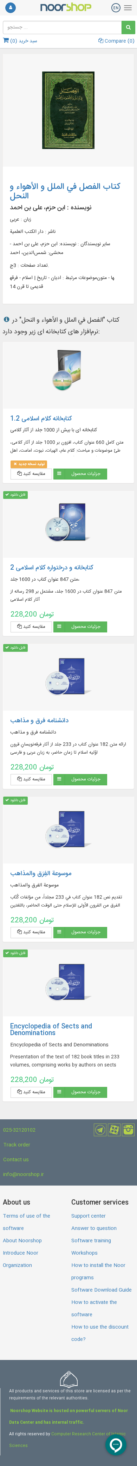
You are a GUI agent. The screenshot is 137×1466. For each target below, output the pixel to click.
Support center (88, 1216)
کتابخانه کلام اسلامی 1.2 (41, 419)
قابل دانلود (17, 495)
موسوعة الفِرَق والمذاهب (40, 873)
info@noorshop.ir (23, 1174)
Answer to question (94, 1228)
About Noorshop (22, 1241)
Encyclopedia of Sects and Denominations (51, 1030)
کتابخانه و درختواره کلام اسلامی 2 (51, 568)
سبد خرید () (23, 41)
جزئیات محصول (85, 474)
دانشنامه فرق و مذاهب (39, 721)
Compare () (119, 41)
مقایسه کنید (33, 474)
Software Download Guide (101, 1290)
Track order (16, 1145)
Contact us (16, 1160)
